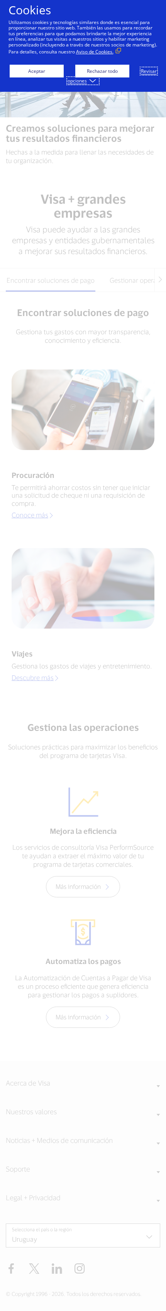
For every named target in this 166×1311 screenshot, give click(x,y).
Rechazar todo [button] (102, 71)
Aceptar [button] (36, 71)
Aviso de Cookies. (94, 51)
